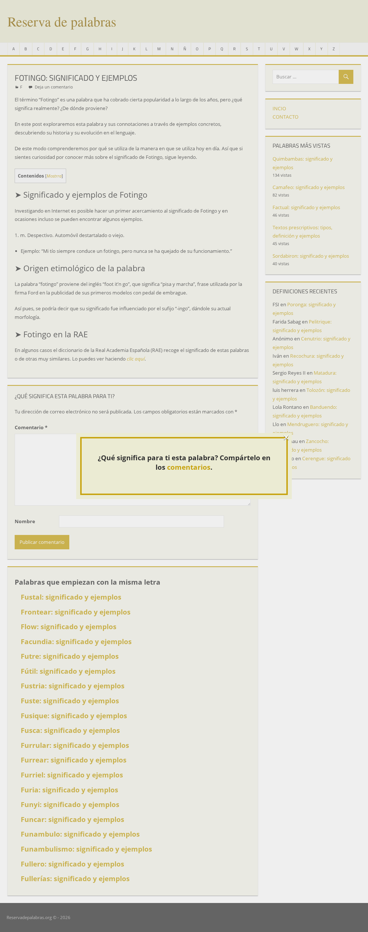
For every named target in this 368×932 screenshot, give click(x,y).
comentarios (188, 467)
